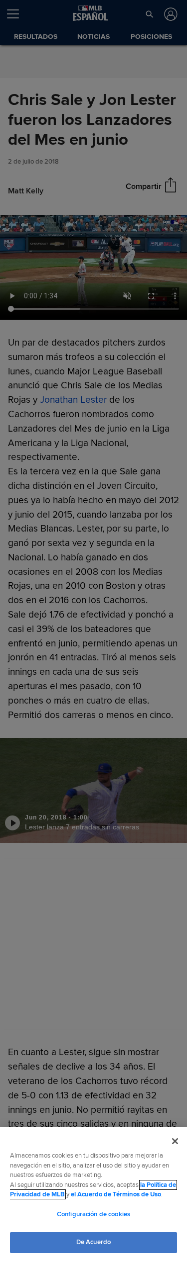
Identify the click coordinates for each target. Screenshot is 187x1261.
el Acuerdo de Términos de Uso (116, 1194)
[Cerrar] (175, 1141)
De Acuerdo (93, 1242)
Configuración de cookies (93, 1214)
